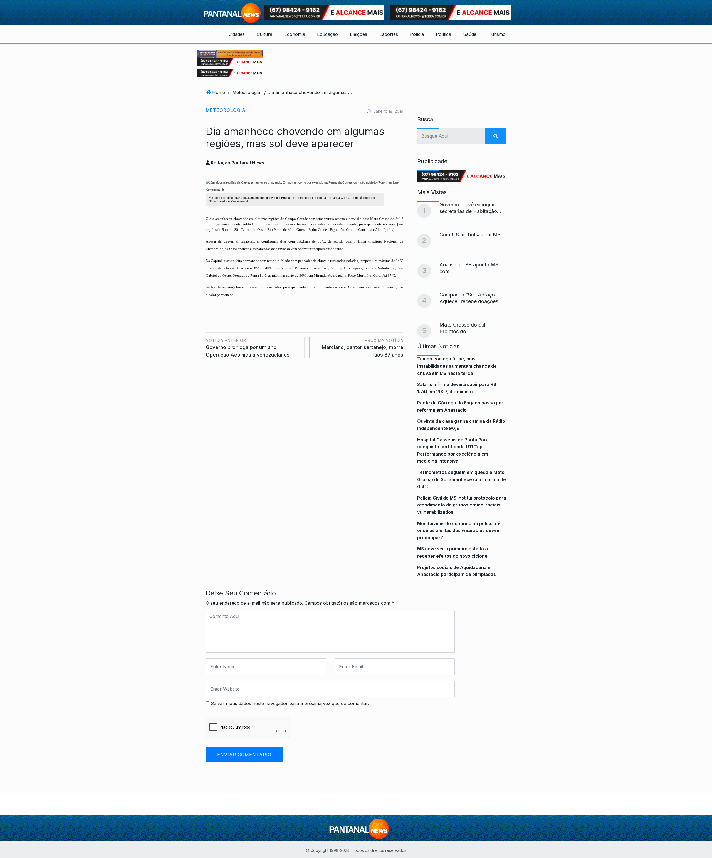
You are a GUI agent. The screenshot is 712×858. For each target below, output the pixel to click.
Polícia (417, 34)
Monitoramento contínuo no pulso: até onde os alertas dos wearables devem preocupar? (459, 530)
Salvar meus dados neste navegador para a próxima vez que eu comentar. (290, 703)
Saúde (469, 34)
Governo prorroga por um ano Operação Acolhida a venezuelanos (248, 348)
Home (218, 92)
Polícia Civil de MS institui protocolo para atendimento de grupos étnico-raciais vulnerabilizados (461, 505)
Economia (294, 34)
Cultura (264, 34)
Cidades (237, 34)
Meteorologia (246, 92)
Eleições (358, 34)
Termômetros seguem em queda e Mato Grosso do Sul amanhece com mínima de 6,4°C (461, 479)
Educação (327, 34)
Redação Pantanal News (237, 162)
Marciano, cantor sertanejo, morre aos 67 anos (362, 348)
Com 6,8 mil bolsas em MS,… (472, 235)
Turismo (497, 34)
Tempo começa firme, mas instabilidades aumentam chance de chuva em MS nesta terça (457, 366)
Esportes (388, 34)
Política (443, 34)
